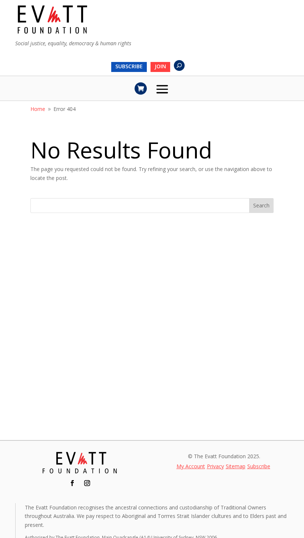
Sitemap (235, 467)
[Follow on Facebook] (72, 483)
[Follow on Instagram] (87, 483)
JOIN (160, 67)
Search (261, 205)
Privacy (215, 467)
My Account (190, 467)
